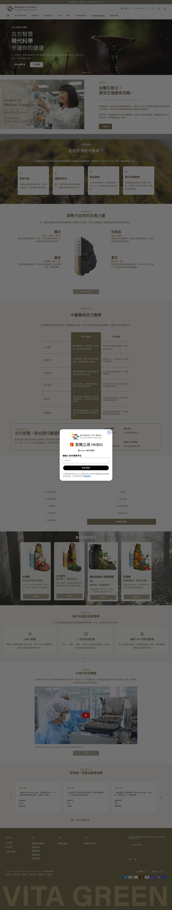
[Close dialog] (109, 432)
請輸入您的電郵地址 (72, 456)
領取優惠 (86, 468)
